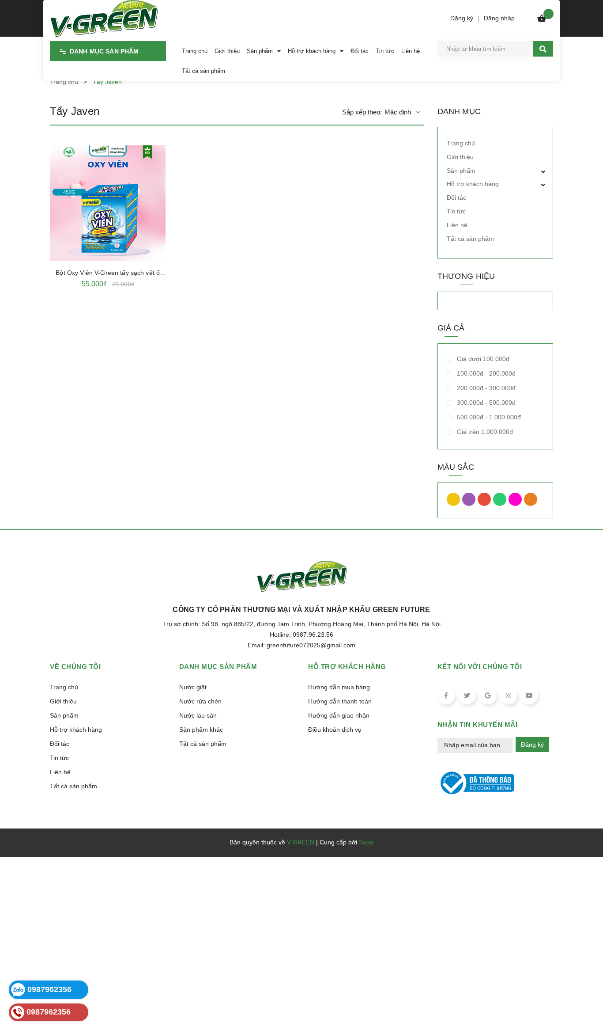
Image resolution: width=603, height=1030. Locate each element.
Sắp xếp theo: (362, 112)
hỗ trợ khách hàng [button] (347, 666)
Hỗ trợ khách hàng (473, 183)
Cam (531, 501)
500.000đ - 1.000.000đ (488, 417)
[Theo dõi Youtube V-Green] (529, 695)
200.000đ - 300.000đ (485, 387)
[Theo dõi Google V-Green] (488, 695)
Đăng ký (532, 744)
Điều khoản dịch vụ (335, 729)
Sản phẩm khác (201, 729)
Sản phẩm (461, 170)
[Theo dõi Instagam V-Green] (508, 695)
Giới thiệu (460, 156)
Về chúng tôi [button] (75, 666)
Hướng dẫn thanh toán (340, 701)
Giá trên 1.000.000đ (484, 431)
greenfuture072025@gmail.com (311, 645)
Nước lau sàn (198, 715)
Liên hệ (457, 224)
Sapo (366, 842)
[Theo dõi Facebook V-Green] (446, 695)
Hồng (516, 501)
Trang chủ (461, 143)
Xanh (501, 501)
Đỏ (485, 501)
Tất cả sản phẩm (470, 238)
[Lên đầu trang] (583, 1004)
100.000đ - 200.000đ (485, 373)
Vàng (454, 501)
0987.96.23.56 (313, 634)
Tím (470, 501)
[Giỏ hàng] (541, 20)
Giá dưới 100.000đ (482, 358)
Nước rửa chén (200, 701)
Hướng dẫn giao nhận (338, 715)
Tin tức (456, 211)
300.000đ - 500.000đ (485, 402)
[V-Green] (104, 17)
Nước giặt (193, 687)
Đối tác (456, 197)
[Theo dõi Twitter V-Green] (467, 695)
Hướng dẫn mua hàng (339, 687)
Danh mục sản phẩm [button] (218, 666)
